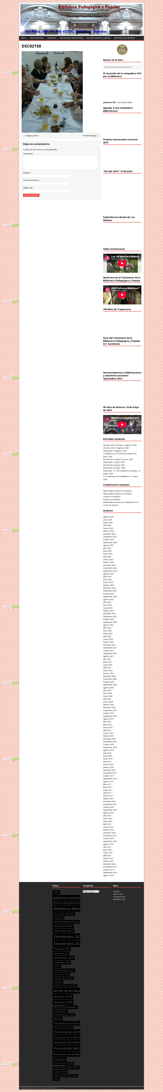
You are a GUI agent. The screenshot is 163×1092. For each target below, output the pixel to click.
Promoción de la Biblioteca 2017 (72, 1037)
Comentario (28, 153)
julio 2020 (107, 690)
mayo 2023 (107, 608)
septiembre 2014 (110, 872)
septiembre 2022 (110, 622)
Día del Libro (108, 465)
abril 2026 (107, 525)
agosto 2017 (108, 781)
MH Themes (53, 1088)
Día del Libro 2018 (63, 926)
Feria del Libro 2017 (64, 970)
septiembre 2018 (110, 747)
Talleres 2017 (72, 1067)
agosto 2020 (108, 687)
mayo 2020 (107, 696)
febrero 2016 (108, 830)
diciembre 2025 (109, 534)
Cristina (106, 496)
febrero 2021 (108, 673)
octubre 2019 (108, 713)
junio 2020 (107, 693)
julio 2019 (107, 721)
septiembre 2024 (110, 571)
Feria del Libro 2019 (61, 974)
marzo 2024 (108, 582)
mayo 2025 (107, 554)
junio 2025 (107, 551)
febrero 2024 (108, 585)
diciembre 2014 (109, 864)
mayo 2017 (107, 790)
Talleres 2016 (58, 1068)
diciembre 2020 (109, 676)
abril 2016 (107, 824)
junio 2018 (107, 756)
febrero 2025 (108, 562)
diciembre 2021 (109, 645)
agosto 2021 (108, 656)
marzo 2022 (108, 639)
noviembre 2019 (110, 710)
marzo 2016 (108, 827)
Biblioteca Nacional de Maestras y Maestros (74, 902)
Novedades (71, 1007)
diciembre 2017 (109, 770)
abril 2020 (107, 699)
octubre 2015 (108, 838)
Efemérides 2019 (63, 930)
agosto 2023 (108, 599)
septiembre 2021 (110, 653)
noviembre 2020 (110, 679)
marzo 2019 (108, 733)
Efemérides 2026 (62, 962)
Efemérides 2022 (62, 949)
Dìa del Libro (58, 918)
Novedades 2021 (60, 1011)
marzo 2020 (108, 702)
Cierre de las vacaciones (64, 914)
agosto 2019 (108, 719)
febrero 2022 (108, 642)
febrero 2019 (108, 736)
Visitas (56, 1079)
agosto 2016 (108, 813)
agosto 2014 (108, 875)
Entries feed (118, 894)
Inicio (23, 38)
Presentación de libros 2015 (63, 1027)
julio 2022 (107, 628)
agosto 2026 (108, 517)
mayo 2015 (107, 852)
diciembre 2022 (109, 613)
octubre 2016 (108, 807)
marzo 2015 (108, 858)
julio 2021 (107, 659)
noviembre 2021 (110, 647)
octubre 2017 (108, 776)
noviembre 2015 (110, 835)
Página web (28, 187)
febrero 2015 (108, 861)
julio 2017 (107, 784)
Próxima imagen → (91, 135)
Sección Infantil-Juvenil (98, 38)
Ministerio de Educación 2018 (65, 986)
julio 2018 (107, 753)
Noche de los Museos (69, 991)
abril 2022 (107, 636)
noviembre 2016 (110, 804)
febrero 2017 (108, 798)
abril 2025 (107, 556)
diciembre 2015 (109, 833)
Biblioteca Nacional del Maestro (77, 898)
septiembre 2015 (110, 841)
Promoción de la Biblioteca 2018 (73, 1042)
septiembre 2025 (110, 542)
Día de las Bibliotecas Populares (69, 921)
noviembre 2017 (110, 773)
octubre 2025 (108, 539)
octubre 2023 (108, 593)
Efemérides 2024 (61, 953)
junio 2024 (107, 579)
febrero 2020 (108, 704)
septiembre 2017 (110, 778)
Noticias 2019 (63, 996)
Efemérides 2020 (68, 936)
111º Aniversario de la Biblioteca (116, 476)
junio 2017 (107, 787)
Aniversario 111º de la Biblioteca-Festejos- (120, 471)
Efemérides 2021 (68, 943)
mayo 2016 (107, 821)
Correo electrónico (31, 180)
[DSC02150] (52, 131)
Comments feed (119, 897)
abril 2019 (107, 730)
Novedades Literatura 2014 (64, 1015)
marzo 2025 (108, 559)
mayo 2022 (107, 633)
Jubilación (69, 978)
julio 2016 (107, 815)
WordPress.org (119, 899)
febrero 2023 (108, 610)
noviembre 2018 (110, 741)
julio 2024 (107, 576)
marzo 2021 (108, 670)
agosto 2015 (108, 844)
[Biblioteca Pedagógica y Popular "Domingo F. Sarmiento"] (81, 33)
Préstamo (128, 491)
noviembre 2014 (110, 867)
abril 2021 (107, 667)
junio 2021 (107, 662)
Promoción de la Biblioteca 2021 (73, 1054)
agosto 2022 (108, 625)
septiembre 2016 (110, 810)
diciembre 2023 (109, 588)
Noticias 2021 (58, 1007)
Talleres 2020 (59, 1076)
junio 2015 (107, 850)
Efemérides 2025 (63, 958)
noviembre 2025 (110, 537)
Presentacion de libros (67, 1023)
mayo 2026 (107, 522)
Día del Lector (109, 448)
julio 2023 (107, 602)
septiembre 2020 (110, 684)
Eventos (57, 966)
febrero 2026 (108, 531)
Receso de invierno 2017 (63, 1064)
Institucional (37, 38)
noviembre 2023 (110, 591)
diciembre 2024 (109, 565)
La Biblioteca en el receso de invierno (118, 453)
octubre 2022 (108, 619)
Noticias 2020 (63, 1002)
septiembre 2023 (110, 596)
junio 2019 (107, 724)
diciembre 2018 (109, 739)
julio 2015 (107, 847)
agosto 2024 (108, 574)
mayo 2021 (107, 665)
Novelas (57, 1018)
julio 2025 (107, 548)
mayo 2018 (107, 758)
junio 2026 (107, 519)
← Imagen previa (30, 135)
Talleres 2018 (60, 1071)
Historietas (58, 978)
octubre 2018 (108, 744)
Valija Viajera (72, 1076)
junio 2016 (107, 818)
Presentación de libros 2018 (73, 1032)
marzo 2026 (108, 528)
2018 (56, 892)
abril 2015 (107, 855)
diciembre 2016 (109, 801)
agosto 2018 (108, 750)
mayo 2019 (107, 727)
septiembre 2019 (110, 716)
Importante (107, 451)
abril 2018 (107, 761)
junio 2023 (107, 605)
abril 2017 (107, 793)
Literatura (58, 982)
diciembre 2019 (109, 707)
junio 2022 (107, 630)
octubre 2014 (108, 870)
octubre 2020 (108, 682)
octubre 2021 (108, 650)
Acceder (116, 891)
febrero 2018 (108, 767)
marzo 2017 (108, 795)
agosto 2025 (108, 545)
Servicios (51, 38)
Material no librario (124, 38)
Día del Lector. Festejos (113, 445)
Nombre (26, 173)
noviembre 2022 (110, 616)
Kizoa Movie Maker (125, 102)
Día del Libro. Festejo (112, 459)
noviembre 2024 (110, 568)
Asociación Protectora (71, 38)
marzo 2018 (108, 764)
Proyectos (59, 1059)
